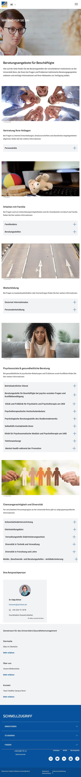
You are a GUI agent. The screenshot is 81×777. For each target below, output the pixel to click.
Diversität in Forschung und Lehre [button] (21, 551)
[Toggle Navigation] (76, 4)
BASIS (65, 750)
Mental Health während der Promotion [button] (23, 448)
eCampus (56, 750)
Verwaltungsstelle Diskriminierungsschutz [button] (25, 537)
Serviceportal (74, 750)
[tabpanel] (40, 32)
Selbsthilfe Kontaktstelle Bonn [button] (19, 426)
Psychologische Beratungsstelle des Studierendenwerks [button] (31, 418)
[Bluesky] (57, 759)
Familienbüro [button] (11, 224)
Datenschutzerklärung (59, 771)
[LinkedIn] (64, 759)
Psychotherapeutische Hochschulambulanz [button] (25, 411)
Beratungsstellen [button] (13, 231)
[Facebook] (77, 759)
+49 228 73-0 (20, 751)
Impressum (45, 771)
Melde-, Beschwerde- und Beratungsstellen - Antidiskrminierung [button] (33, 559)
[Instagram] (51, 759)
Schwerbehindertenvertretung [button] (19, 522)
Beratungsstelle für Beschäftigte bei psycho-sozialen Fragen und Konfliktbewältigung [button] (35, 395)
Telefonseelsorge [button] (13, 441)
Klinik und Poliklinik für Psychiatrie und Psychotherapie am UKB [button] (35, 404)
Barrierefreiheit (46, 773)
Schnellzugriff (17, 716)
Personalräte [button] (11, 148)
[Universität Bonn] (4, 4)
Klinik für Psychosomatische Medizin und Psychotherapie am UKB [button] (36, 433)
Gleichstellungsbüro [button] (14, 529)
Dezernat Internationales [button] (16, 302)
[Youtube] (71, 759)
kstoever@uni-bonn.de (18, 605)
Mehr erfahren (8, 653)
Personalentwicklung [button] (14, 309)
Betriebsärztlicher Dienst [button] (16, 386)
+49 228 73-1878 (19, 610)
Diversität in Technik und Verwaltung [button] (22, 544)
